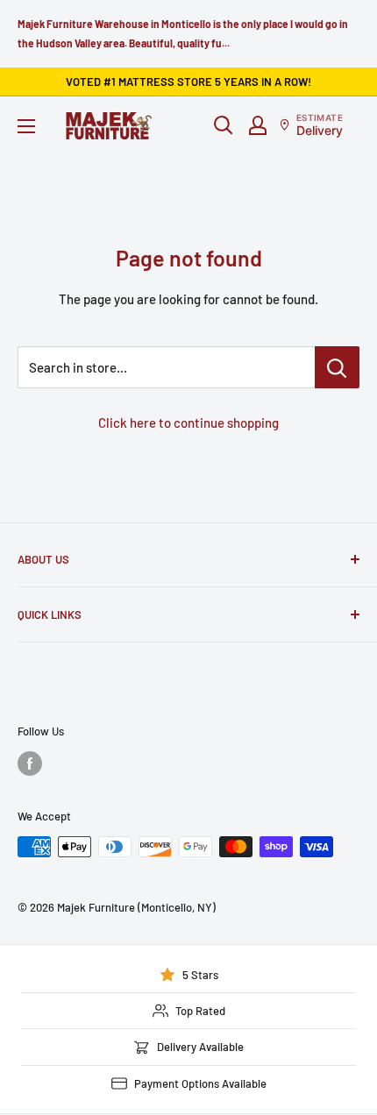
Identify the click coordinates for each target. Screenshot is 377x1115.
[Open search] (223, 125)
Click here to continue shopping (188, 422)
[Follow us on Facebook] (30, 763)
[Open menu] (26, 126)
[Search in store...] (337, 367)
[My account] (258, 125)
